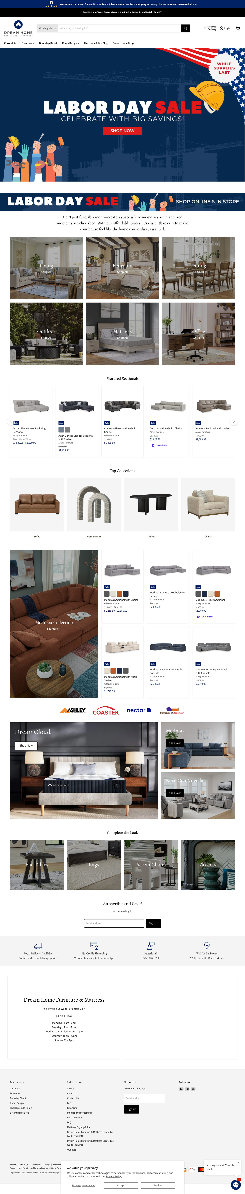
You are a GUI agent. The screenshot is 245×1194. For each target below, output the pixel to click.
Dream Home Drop (123, 43)
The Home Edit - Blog (96, 43)
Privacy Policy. (114, 1176)
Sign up (153, 923)
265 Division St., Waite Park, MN (207, 958)
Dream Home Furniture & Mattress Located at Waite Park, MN (37, 1168)
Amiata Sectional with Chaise (166, 428)
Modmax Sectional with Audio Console (166, 671)
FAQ (69, 1122)
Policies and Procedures (79, 1113)
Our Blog (71, 1150)
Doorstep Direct (48, 43)
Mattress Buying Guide (78, 1127)
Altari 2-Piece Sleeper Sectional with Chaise (75, 437)
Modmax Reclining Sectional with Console (211, 671)
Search (70, 1088)
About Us (71, 1093)
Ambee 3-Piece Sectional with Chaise (120, 430)
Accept (120, 1185)
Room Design (70, 43)
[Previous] (11, 421)
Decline (158, 1185)
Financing (72, 1108)
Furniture (27, 43)
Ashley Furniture (20, 435)
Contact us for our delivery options (38, 958)
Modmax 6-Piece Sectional (210, 600)
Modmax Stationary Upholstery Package (167, 594)
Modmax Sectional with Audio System (121, 678)
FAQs (69, 1103)
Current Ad (10, 43)
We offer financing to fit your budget (94, 958)
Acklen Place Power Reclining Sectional (29, 430)
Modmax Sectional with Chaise (121, 600)
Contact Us (73, 1098)
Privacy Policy (74, 1117)
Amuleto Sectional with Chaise (213, 428)
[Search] (185, 28)
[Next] (234, 421)
